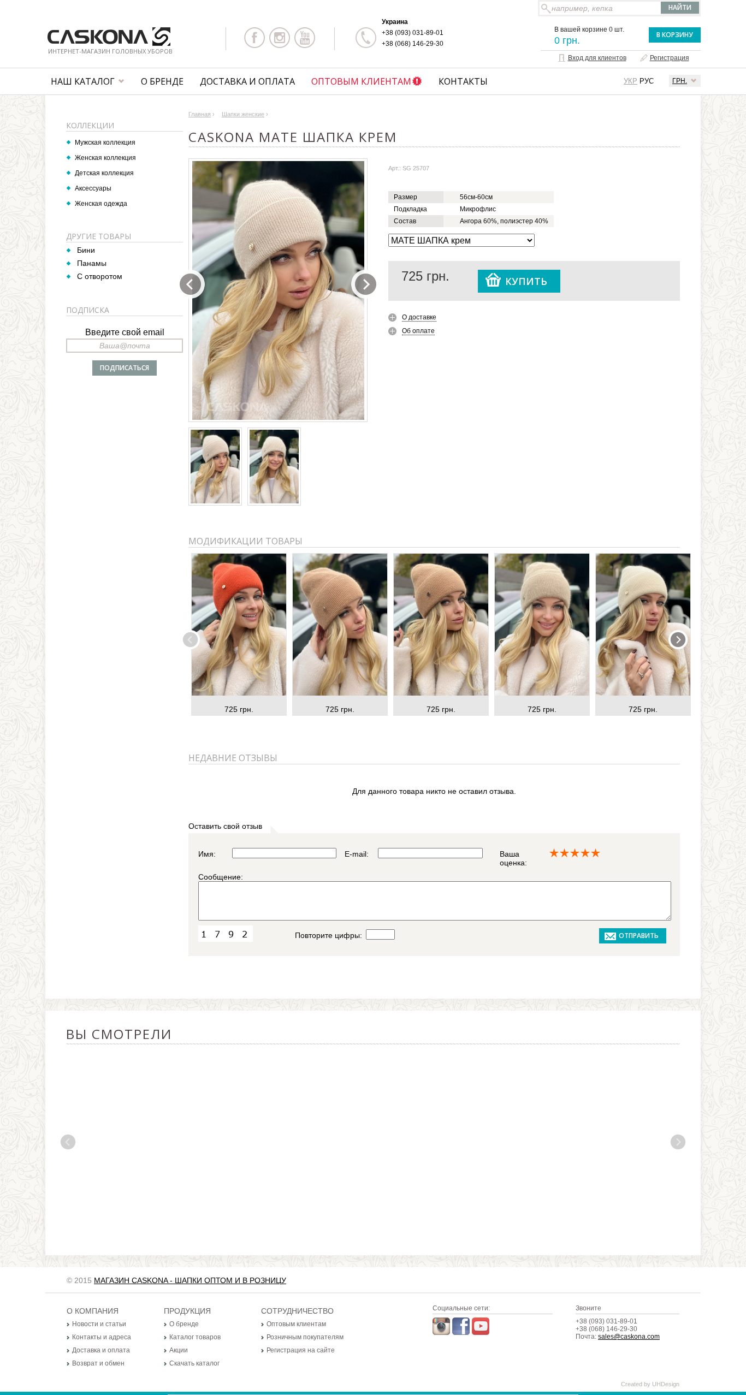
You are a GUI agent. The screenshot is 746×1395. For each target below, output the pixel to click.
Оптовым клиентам (361, 81)
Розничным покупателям (305, 1337)
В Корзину (674, 34)
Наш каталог (83, 81)
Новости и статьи (99, 1324)
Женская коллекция (105, 158)
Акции (178, 1350)
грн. (679, 81)
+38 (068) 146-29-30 (412, 44)
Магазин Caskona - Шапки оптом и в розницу (190, 1280)
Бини (86, 250)
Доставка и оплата (247, 81)
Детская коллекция (104, 173)
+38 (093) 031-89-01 (412, 33)
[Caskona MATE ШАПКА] (278, 290)
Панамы (91, 263)
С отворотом (99, 276)
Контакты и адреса (101, 1337)
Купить (526, 281)
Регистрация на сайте (301, 1350)
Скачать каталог (194, 1363)
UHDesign (665, 1384)
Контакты (463, 81)
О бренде (162, 81)
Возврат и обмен (98, 1363)
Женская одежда (101, 203)
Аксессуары (93, 188)
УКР (630, 81)
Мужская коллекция (105, 142)
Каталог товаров (195, 1337)
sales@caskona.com (629, 1336)
